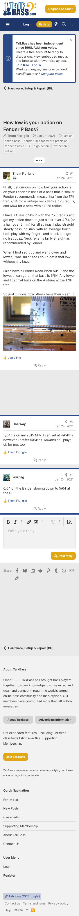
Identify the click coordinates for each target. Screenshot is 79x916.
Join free (22, 65)
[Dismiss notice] (70, 40)
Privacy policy (58, 903)
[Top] (27, 910)
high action (41, 146)
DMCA (18, 910)
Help (8, 910)
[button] (7, 24)
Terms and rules (34, 903)
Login (7, 866)
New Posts (11, 808)
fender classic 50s (17, 146)
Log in (36, 65)
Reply (42, 365)
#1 (72, 173)
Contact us (11, 844)
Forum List (10, 800)
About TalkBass (14, 835)
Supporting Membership (20, 826)
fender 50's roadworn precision (46, 141)
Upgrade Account (60, 9)
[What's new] (56, 24)
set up (9, 151)
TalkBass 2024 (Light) (24, 896)
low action (60, 146)
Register (9, 875)
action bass (12, 141)
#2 (72, 422)
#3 (72, 475)
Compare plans (52, 74)
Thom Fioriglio (18, 135)
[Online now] (8, 179)
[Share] (66, 173)
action (68, 135)
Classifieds (11, 817)
